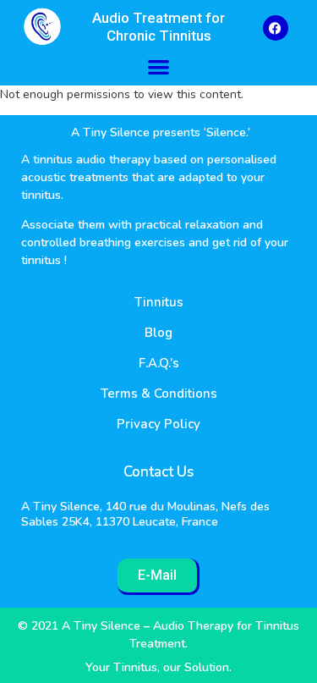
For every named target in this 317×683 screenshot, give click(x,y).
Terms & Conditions (159, 393)
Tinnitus (158, 302)
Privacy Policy (158, 424)
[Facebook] (275, 28)
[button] (158, 66)
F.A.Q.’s (159, 363)
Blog (158, 332)
